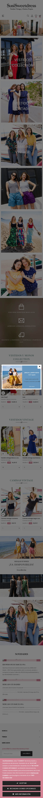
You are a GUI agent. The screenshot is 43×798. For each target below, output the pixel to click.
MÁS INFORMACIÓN (22, 794)
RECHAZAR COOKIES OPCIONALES (22, 788)
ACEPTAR (22, 783)
